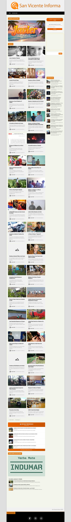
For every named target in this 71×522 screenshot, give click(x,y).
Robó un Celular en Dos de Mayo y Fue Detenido (34, 168)
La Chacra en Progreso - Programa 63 (34, 234)
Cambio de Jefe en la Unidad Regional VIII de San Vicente (55, 109)
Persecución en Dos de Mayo (14, 410)
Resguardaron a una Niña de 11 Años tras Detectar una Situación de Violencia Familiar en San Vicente (57, 104)
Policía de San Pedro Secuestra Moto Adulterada (15, 168)
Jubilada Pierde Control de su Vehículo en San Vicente (36, 322)
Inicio (10, 13)
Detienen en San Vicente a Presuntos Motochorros (34, 277)
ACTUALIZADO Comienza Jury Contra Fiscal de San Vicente (17, 212)
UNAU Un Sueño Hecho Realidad (33, 410)
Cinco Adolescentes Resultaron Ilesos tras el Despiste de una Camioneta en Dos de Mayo (56, 98)
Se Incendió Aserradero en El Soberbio (34, 145)
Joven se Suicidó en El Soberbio (14, 58)
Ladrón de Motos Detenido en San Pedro (35, 212)
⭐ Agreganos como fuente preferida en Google (55, 19)
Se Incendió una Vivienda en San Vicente (16, 123)
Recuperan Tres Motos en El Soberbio (34, 387)
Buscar (60, 53)
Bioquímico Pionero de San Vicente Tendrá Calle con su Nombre (35, 256)
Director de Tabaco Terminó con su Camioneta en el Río (17, 300)
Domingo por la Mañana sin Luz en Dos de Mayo (16, 146)
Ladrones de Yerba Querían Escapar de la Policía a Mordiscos (16, 388)
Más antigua (17, 419)
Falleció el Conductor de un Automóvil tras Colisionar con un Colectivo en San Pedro (56, 81)
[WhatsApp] (41, 518)
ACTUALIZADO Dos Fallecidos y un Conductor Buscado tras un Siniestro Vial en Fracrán (57, 92)
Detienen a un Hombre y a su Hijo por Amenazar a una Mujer (34, 190)
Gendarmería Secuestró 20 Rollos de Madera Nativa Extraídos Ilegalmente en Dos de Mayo (57, 126)
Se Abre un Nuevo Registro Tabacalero (15, 189)
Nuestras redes (14, 13)
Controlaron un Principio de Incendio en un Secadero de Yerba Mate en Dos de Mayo (57, 120)
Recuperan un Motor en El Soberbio (34, 80)
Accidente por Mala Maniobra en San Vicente (16, 365)
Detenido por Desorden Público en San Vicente (17, 256)
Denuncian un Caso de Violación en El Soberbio (15, 102)
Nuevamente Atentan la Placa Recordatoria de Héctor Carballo (36, 366)
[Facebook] (30, 518)
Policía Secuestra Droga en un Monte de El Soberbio (16, 344)
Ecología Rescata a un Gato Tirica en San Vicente (35, 344)
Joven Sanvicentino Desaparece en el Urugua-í (17, 321)
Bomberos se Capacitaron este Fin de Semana (35, 101)
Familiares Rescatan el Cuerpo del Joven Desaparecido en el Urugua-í (35, 300)
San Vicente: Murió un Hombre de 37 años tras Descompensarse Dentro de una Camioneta (57, 132)
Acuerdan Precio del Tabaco (14, 80)
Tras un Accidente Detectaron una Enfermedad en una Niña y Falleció (34, 58)
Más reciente (12, 419)
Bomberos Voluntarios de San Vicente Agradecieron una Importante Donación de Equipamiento (57, 114)
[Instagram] (35, 518)
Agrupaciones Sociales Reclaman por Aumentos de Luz (15, 277)
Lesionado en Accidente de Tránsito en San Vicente (16, 234)
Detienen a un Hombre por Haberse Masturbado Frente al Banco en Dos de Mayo (35, 124)
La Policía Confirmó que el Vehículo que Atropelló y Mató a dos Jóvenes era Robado (57, 86)
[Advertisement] (15, 500)
